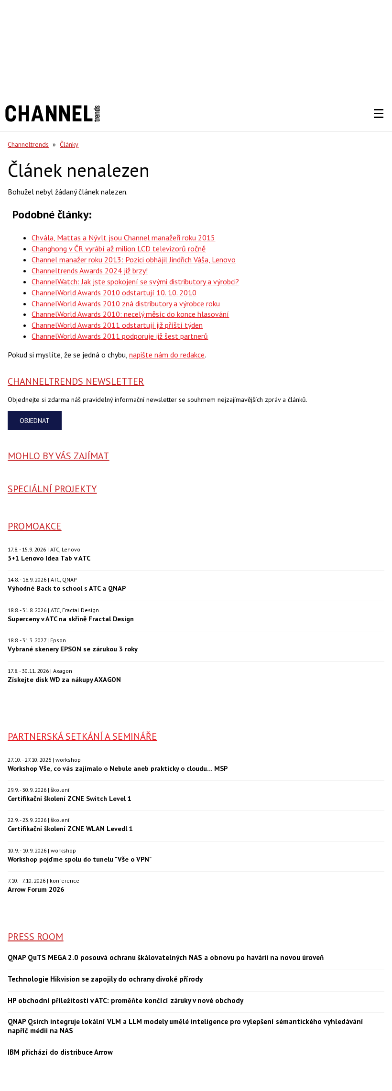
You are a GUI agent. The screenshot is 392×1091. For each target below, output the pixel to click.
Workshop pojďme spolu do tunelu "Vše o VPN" (80, 859)
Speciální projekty (52, 489)
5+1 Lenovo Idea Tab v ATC (49, 557)
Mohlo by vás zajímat (58, 456)
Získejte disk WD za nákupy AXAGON (64, 679)
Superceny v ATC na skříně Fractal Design (71, 618)
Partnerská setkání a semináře (82, 736)
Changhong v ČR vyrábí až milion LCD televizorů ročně (119, 248)
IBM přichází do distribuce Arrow (60, 1052)
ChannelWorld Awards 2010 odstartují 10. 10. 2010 (114, 292)
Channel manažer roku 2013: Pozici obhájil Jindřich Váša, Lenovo (134, 259)
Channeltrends (28, 144)
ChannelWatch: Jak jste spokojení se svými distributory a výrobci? (135, 281)
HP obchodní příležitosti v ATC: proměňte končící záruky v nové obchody (125, 1000)
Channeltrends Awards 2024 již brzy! (90, 270)
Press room (35, 936)
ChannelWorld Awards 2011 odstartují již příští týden (117, 325)
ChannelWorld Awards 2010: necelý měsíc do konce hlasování (130, 314)
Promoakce (34, 526)
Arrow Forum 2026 (36, 889)
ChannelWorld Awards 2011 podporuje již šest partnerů (120, 336)
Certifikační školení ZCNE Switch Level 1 (69, 798)
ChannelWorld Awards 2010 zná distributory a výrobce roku (126, 303)
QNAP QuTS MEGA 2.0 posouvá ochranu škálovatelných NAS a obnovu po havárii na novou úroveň (166, 957)
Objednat (35, 420)
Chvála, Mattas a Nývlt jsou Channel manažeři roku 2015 (123, 237)
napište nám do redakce (167, 354)
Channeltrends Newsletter (76, 381)
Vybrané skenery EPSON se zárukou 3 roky (73, 648)
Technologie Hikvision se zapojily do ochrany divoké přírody (105, 979)
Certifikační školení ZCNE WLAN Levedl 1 (70, 828)
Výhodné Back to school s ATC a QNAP (67, 588)
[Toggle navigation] (378, 113)
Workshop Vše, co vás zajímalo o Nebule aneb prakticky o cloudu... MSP (118, 768)
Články (69, 144)
